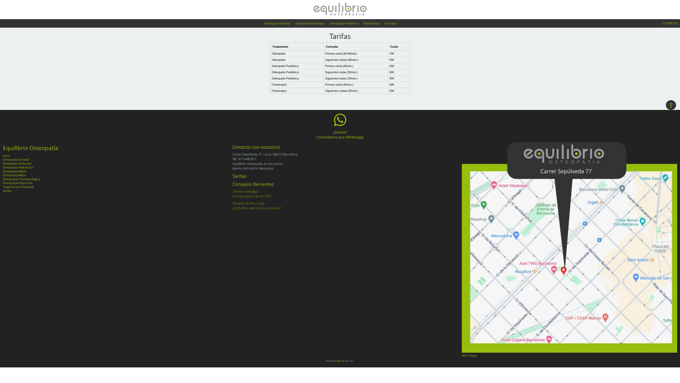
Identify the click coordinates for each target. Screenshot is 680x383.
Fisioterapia (371, 23)
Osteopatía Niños (14, 175)
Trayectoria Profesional (18, 187)
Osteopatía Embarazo (309, 23)
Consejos (391, 23)
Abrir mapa (469, 355)
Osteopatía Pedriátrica (18, 167)
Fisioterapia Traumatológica (21, 179)
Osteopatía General (277, 23)
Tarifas (7, 191)
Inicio (6, 156)
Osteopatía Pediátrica (344, 23)
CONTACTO (670, 23)
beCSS (340, 361)
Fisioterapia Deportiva (17, 183)
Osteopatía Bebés (14, 171)
